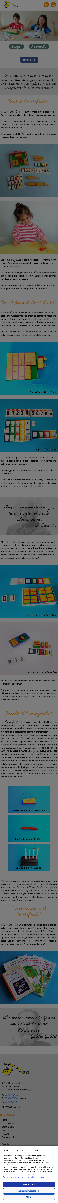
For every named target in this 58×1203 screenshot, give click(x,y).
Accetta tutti (29, 1184)
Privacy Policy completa (35, 1177)
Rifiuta (29, 1197)
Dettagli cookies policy (13, 1177)
